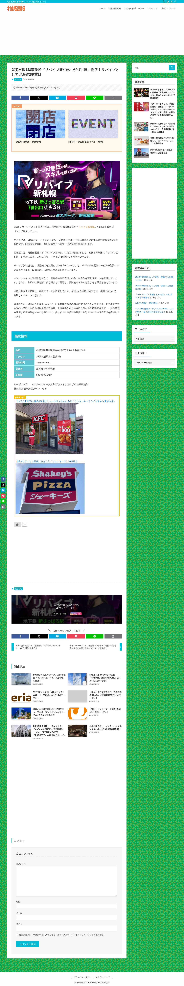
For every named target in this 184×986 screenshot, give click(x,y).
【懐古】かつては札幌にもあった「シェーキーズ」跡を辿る (47, 461)
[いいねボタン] (17, 524)
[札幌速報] (16, 8)
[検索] (175, 1)
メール (19, 912)
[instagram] (168, 1)
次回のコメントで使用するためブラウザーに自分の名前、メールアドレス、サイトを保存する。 (62, 934)
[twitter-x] (164, 1)
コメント (21, 863)
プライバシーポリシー (83, 977)
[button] (20, 98)
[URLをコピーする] (113, 98)
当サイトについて (102, 977)
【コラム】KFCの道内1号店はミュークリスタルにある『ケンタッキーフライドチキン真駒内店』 (66, 401)
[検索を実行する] (172, 67)
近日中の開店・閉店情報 (146, 302)
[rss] (171, 1)
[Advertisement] (92, 35)
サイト (19, 923)
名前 (18, 901)
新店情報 (18, 79)
